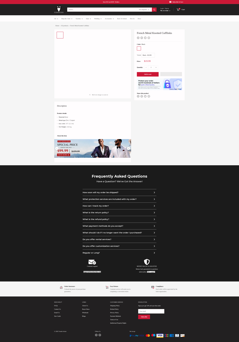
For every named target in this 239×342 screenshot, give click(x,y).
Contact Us (57, 309)
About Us (85, 305)
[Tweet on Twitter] (145, 37)
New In (132, 18)
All (55, 18)
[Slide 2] (93, 156)
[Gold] (143, 48)
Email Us (57, 312)
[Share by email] (149, 37)
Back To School (122, 18)
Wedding (97, 18)
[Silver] (148, 48)
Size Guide (57, 316)
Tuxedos (78, 18)
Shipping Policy (115, 305)
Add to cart (147, 74)
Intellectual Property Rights (118, 323)
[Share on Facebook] (138, 37)
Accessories (108, 18)
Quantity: (140, 67)
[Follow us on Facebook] (96, 335)
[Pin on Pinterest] (141, 37)
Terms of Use (114, 319)
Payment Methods (115, 316)
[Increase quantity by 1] (156, 67)
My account (164, 10)
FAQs (56, 305)
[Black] (139, 48)
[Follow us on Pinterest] (99, 335)
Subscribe (144, 317)
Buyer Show (86, 309)
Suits (87, 18)
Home (57, 25)
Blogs (84, 316)
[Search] (154, 10)
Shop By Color (65, 18)
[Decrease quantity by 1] (146, 67)
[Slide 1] (91, 156)
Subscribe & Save (177, 2)
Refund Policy (114, 309)
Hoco (139, 18)
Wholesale (85, 312)
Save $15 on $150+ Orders (111, 2)
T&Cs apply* (151, 272)
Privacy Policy (114, 312)
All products (64, 25)
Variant (139, 55)
